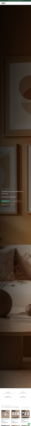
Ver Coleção (5, 201)
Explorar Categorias (17, 201)
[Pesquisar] (23, 3)
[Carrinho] (27, 3)
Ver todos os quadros (25, 407)
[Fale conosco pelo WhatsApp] (29, 424)
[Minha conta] (25, 3)
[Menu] (29, 3)
